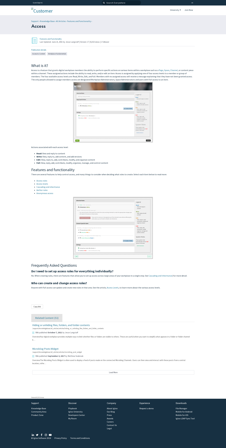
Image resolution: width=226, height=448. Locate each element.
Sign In (40, 3)
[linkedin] (33, 434)
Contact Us (112, 425)
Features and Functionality (79, 21)
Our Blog (111, 412)
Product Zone (37, 415)
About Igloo (112, 408)
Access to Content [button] (38, 54)
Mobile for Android (184, 412)
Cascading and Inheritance (160, 275)
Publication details (38, 50)
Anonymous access (44, 193)
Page (161, 70)
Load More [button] (113, 372)
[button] (192, 3)
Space (166, 70)
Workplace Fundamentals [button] (57, 54)
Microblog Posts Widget (45, 348)
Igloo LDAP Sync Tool (185, 418)
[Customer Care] (44, 10)
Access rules (41, 180)
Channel (174, 70)
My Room (72, 418)
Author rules (42, 190)
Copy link (37, 306)
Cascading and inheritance (48, 187)
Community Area (38, 412)
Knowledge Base (47, 21)
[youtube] (50, 434)
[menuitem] (175, 10)
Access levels (42, 183)
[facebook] (41, 434)
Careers (110, 422)
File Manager (181, 408)
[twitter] (37, 434)
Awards (110, 418)
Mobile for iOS (182, 415)
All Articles (61, 21)
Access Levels (113, 287)
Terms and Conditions (80, 438)
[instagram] (45, 434)
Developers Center (76, 415)
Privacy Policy (60, 438)
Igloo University (75, 412)
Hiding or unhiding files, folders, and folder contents (61, 325)
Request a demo (146, 408)
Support (35, 21)
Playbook (72, 408)
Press (109, 415)
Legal (109, 428)
